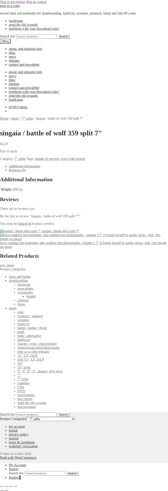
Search (63, 36)
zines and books (20, 276)
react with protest (73, 159)
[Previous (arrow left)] (2, 490)
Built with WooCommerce (18, 457)
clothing (23, 300)
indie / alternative (29, 336)
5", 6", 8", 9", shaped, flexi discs (40, 371)
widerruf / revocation (23, 446)
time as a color (10, 6)
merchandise (26, 395)
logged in (24, 223)
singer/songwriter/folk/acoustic (39, 347)
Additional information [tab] (24, 166)
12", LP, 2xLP (27, 355)
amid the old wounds (23, 25)
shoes (21, 304)
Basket (15, 477)
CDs (21, 387)
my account (17, 426)
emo (20, 312)
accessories (25, 292)
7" (19, 375)
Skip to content (36, 2)
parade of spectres (47, 159)
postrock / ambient (30, 316)
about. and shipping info (25, 49)
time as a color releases (33, 351)
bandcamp (16, 21)
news (12, 56)
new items (7, 265)
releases (14, 60)
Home (4, 118)
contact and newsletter (24, 64)
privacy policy (18, 434)
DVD (21, 391)
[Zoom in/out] (2, 486)
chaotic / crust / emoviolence (37, 344)
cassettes (23, 383)
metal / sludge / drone (32, 328)
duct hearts (25, 399)
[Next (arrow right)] (6, 490)
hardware (24, 284)
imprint (14, 438)
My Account (17, 465)
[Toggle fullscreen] (6, 486)
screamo (23, 320)
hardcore (24, 324)
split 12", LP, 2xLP (31, 359)
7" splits (27, 118)
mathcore (24, 340)
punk (21, 332)
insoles (31, 296)
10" (20, 363)
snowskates (25, 288)
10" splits (24, 367)
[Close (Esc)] (15, 486)
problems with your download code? (34, 28)
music (15, 118)
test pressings (27, 407)
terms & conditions (22, 442)
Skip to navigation (12, 2)
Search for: (7, 36)
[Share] (10, 486)
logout (13, 430)
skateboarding (18, 280)
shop (12, 53)
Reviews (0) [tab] (17, 170)
